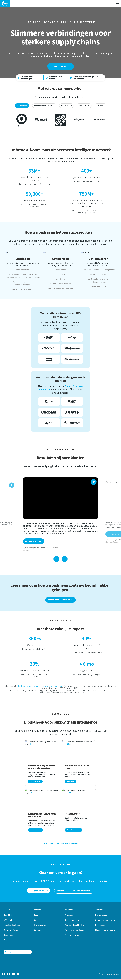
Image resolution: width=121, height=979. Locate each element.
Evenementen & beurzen (75, 930)
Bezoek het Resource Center (60, 599)
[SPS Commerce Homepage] (5, 3)
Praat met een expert (55, 78)
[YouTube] (13, 974)
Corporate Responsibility (14, 930)
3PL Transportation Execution (60, 288)
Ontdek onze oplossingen (27, 78)
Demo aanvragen (60, 66)
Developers (8, 935)
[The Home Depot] (60, 119)
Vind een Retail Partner (75, 925)
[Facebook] (8, 974)
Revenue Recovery (98, 286)
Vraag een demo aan (39, 890)
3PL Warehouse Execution (60, 283)
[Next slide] (65, 559)
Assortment (60, 279)
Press (6, 940)
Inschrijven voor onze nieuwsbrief (17, 952)
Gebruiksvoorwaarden (105, 920)
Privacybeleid (101, 915)
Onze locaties (40, 925)
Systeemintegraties (73, 920)
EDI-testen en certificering (23, 289)
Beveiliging (100, 925)
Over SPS (8, 915)
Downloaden (35, 781)
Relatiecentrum (22, 269)
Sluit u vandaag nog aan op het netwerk (61, 843)
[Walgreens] (80, 119)
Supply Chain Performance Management (98, 269)
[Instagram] (3, 974)
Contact (37, 920)
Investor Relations (12, 925)
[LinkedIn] (18, 974)
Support (37, 915)
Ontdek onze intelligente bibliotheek (85, 78)
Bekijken (70, 781)
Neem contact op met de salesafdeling (74, 890)
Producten (69, 915)
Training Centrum (72, 935)
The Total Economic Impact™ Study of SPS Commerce (40, 686)
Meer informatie (73, 830)
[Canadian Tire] (99, 119)
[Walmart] (41, 119)
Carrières (38, 930)
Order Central (60, 269)
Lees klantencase (33, 541)
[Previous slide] (56, 559)
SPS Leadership (10, 920)
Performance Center (98, 274)
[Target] (21, 119)
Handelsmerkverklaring (105, 930)
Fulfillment (60, 274)
